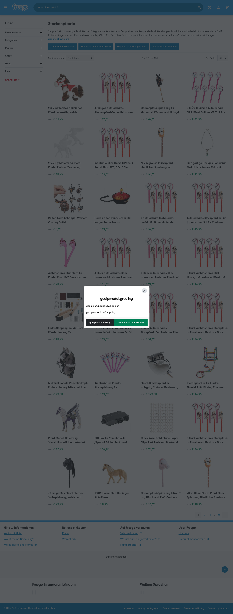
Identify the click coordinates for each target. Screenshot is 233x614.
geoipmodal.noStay (99, 322)
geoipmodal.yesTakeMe (131, 322)
